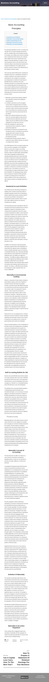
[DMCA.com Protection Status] (24, 677)
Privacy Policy (40, 675)
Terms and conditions (40, 677)
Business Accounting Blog (11, 18)
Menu (45, 2)
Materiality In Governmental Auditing (15, 38)
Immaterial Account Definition (13, 37)
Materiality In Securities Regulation (15, 44)
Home (2, 18)
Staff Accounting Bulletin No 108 (14, 40)
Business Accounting (10, 3)
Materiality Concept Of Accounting (14, 42)
